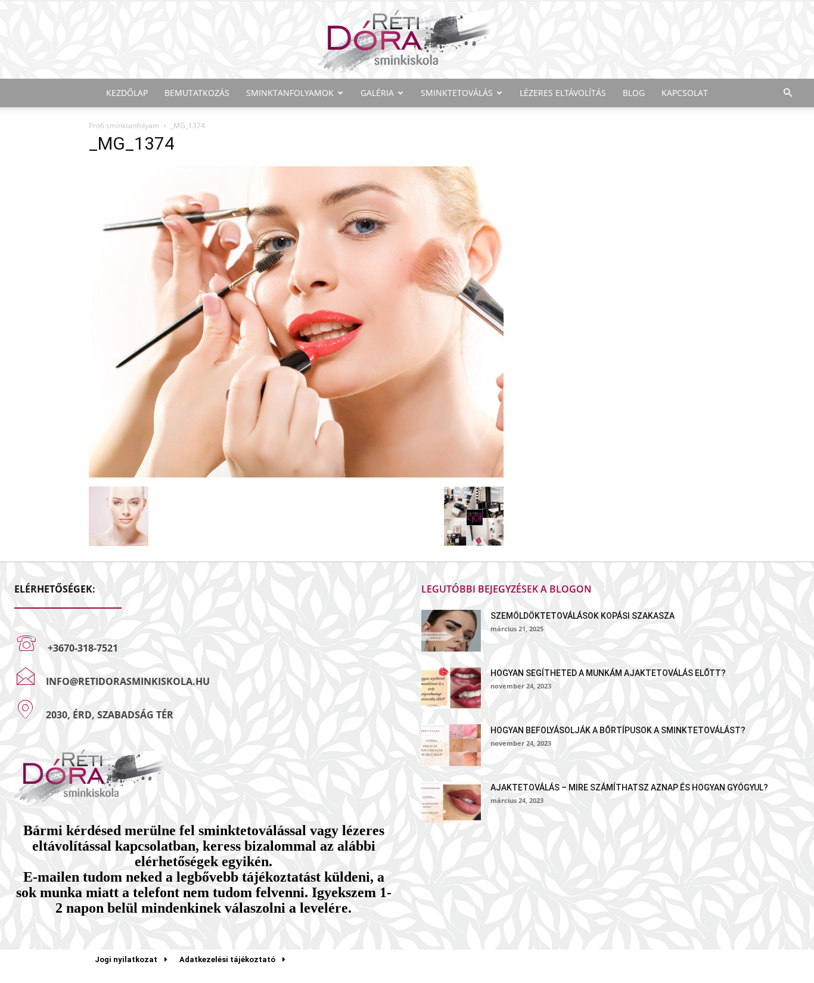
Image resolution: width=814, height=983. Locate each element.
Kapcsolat (684, 92)
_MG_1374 (132, 143)
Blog (634, 92)
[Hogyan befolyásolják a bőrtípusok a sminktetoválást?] (451, 745)
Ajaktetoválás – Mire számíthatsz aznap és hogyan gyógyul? (629, 787)
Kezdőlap (127, 92)
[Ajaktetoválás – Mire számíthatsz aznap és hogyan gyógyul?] (451, 802)
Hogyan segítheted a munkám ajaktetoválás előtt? (608, 673)
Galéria (377, 92)
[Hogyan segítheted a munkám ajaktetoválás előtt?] (451, 688)
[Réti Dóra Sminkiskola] (407, 41)
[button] (787, 93)
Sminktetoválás (457, 92)
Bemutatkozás (196, 92)
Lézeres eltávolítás (563, 92)
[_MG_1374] (296, 474)
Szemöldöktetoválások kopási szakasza (582, 616)
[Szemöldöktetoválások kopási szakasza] (451, 631)
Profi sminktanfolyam (124, 125)
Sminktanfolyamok (290, 92)
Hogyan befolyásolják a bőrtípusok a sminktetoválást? (617, 730)
